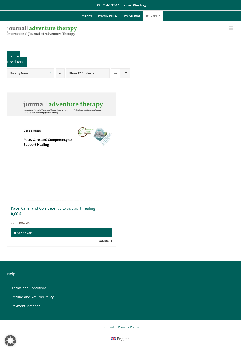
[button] (10, 340)
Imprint (108, 327)
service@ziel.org (134, 5)
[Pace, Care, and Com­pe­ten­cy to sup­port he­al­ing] (61, 146)
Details (107, 241)
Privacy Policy (128, 327)
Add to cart (24, 233)
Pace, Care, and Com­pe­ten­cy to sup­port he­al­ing (53, 208)
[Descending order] (60, 73)
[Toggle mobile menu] (231, 28)
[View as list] (125, 73)
